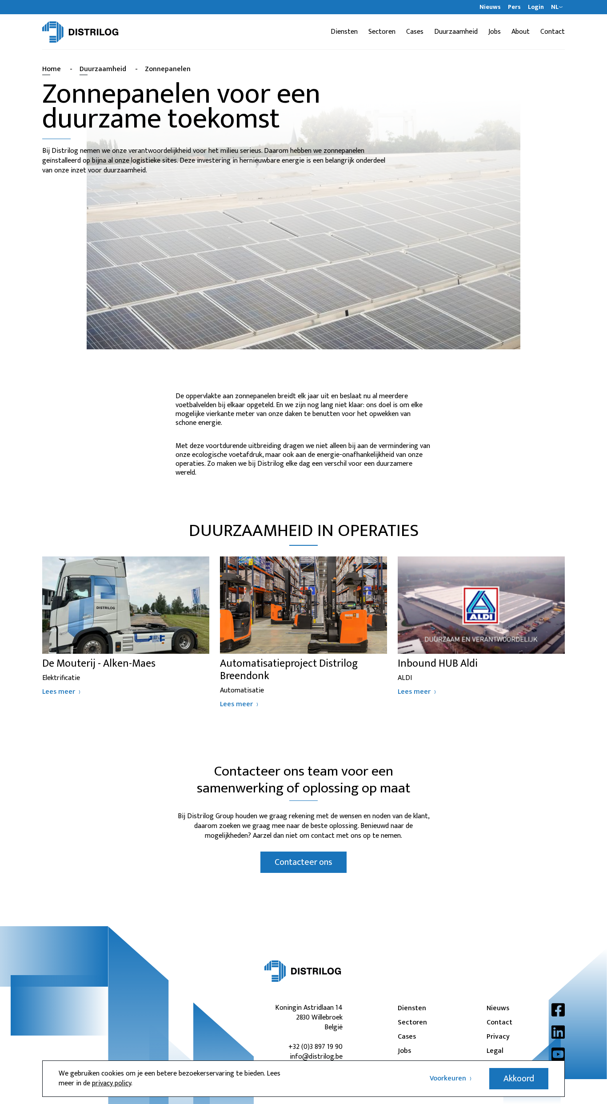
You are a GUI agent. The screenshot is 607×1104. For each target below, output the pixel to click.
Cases (414, 32)
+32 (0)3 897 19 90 (315, 1047)
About (520, 32)
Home (51, 69)
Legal (495, 1051)
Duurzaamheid (456, 32)
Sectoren (381, 32)
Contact (552, 32)
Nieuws (490, 7)
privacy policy (111, 1083)
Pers (514, 7)
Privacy (498, 1037)
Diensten (344, 32)
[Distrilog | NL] (80, 32)
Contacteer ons (303, 862)
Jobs (494, 32)
